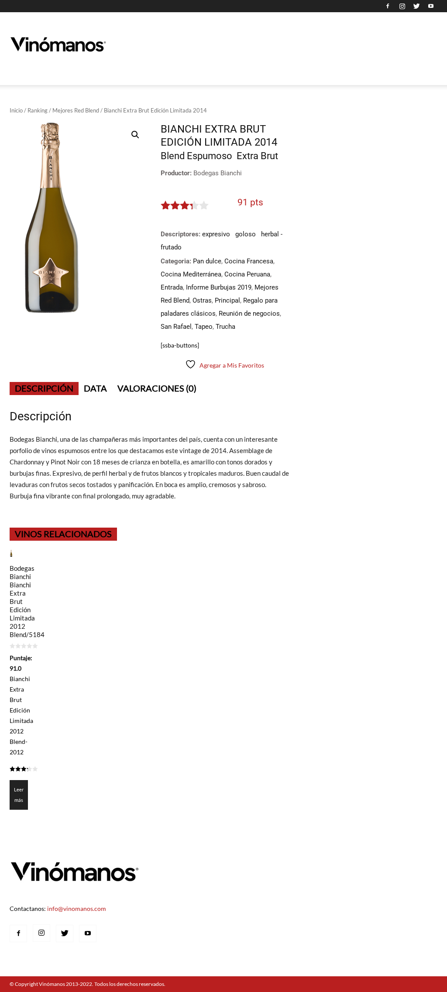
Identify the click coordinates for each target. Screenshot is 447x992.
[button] (135, 135)
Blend (173, 155)
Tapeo (204, 327)
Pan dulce (207, 261)
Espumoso (209, 155)
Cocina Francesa (248, 261)
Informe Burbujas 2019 (218, 287)
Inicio (16, 110)
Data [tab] (95, 388)
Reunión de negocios (249, 313)
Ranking (38, 110)
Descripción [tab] (44, 388)
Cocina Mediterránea (191, 274)
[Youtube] (430, 6)
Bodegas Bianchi (217, 173)
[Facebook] (387, 6)
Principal (227, 300)
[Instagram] (402, 6)
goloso (245, 234)
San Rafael (176, 327)
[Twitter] (416, 6)
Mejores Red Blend (75, 110)
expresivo (216, 234)
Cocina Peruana (247, 274)
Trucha (225, 327)
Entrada (172, 287)
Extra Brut (257, 155)
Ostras (202, 300)
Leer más (19, 795)
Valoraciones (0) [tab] (156, 388)
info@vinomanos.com (76, 908)
